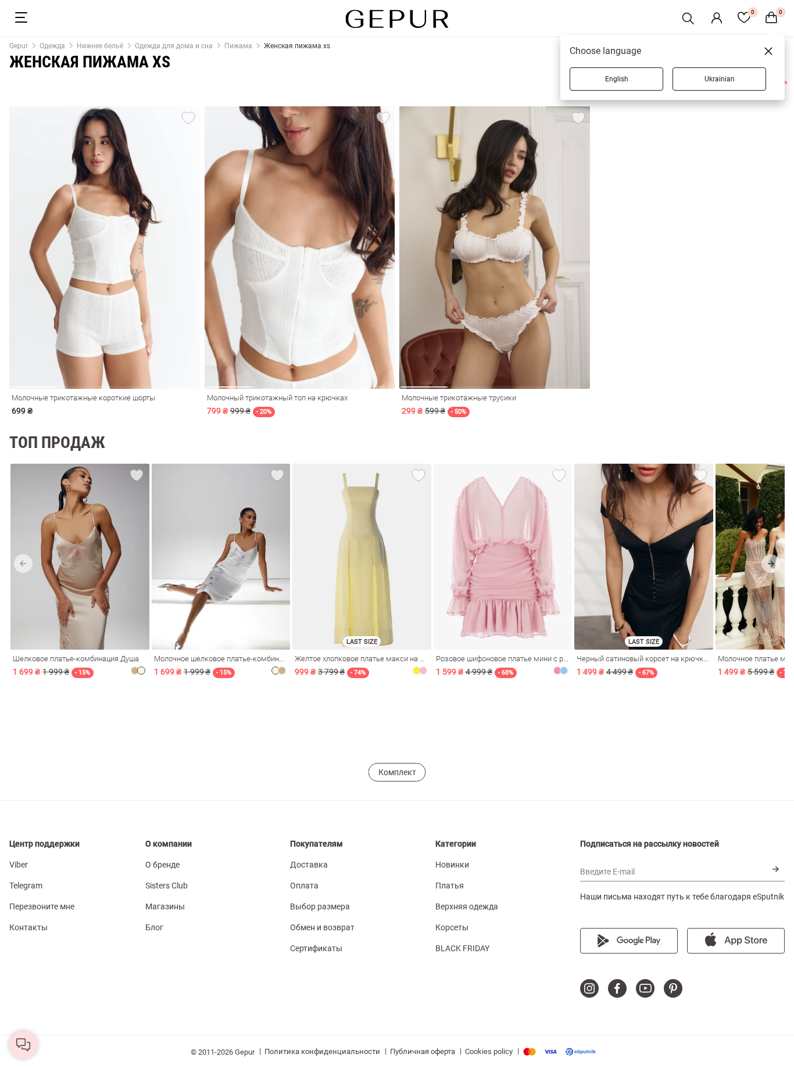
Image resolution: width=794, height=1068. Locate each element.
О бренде (162, 864)
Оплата (304, 885)
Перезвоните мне (41, 906)
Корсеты (451, 927)
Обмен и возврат (322, 927)
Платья (449, 885)
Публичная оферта (422, 1051)
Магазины (165, 906)
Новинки (452, 864)
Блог (154, 927)
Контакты (28, 927)
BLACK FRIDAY (462, 948)
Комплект (397, 772)
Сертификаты (316, 948)
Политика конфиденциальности (322, 1051)
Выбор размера (320, 906)
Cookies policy (489, 1051)
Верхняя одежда (466, 906)
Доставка (309, 864)
